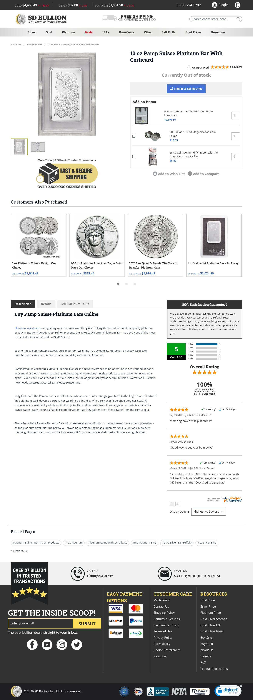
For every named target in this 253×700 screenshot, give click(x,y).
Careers (205, 656)
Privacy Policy (163, 637)
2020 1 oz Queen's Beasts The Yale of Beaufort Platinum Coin (153, 265)
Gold (49, 32)
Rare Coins (126, 32)
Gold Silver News (212, 631)
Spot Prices (193, 32)
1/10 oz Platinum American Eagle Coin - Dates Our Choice (97, 265)
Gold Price (207, 600)
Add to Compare (206, 173)
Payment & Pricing (166, 625)
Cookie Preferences (167, 650)
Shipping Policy (164, 612)
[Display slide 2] (126, 284)
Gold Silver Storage (213, 619)
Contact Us (161, 606)
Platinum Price (210, 612)
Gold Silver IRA (210, 625)
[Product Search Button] (238, 19)
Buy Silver (207, 637)
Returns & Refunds (167, 619)
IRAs (105, 32)
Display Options (179, 512)
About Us (206, 650)
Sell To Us (169, 32)
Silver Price (208, 606)
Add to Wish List (171, 173)
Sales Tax (160, 656)
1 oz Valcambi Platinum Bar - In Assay (213, 263)
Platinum (68, 32)
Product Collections (214, 668)
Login (223, 4)
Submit (87, 623)
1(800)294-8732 (100, 576)
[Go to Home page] (41, 19)
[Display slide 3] (135, 284)
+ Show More (19, 550)
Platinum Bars (34, 44)
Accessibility (162, 643)
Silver (32, 32)
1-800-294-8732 (189, 5)
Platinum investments (28, 328)
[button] (67, 94)
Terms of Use (163, 631)
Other (148, 32)
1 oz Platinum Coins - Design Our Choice (34, 265)
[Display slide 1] (118, 284)
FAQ (203, 662)
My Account (162, 600)
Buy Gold (206, 643)
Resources (218, 32)
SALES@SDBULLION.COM (197, 576)
